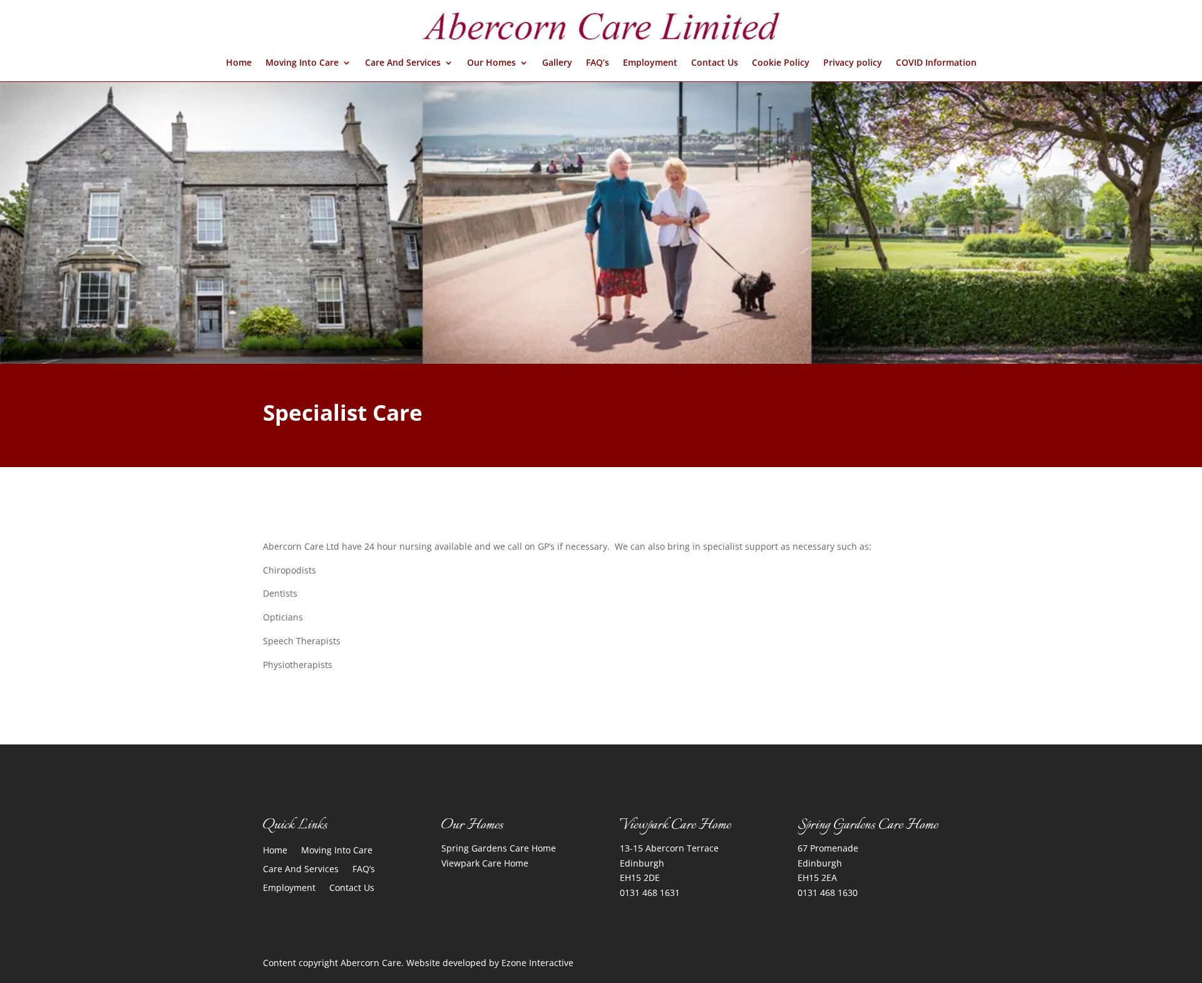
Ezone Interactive (537, 963)
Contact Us (714, 63)
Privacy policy (852, 63)
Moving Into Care (302, 63)
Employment (650, 63)
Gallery (557, 63)
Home (239, 63)
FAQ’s (597, 63)
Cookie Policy (780, 63)
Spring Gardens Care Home (498, 848)
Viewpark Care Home (484, 863)
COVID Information (936, 63)
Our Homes (491, 63)
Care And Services (403, 63)
